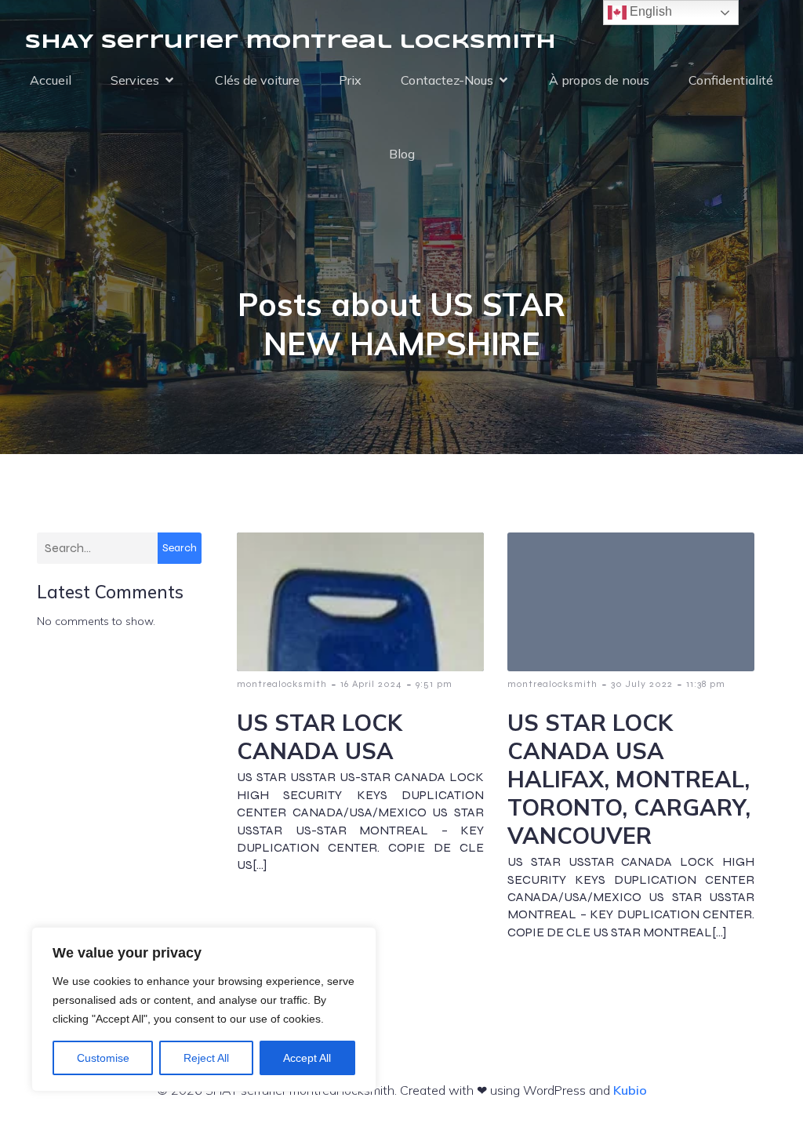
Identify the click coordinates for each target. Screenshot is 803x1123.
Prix (350, 80)
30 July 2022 (642, 683)
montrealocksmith (282, 683)
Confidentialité (731, 80)
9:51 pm (434, 683)
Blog (402, 154)
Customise (103, 1058)
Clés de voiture (257, 80)
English (649, 11)
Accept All (307, 1058)
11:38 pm (705, 683)
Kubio (630, 1090)
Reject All (206, 1058)
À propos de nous (599, 80)
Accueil (50, 80)
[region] (203, 1009)
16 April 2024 (371, 683)
